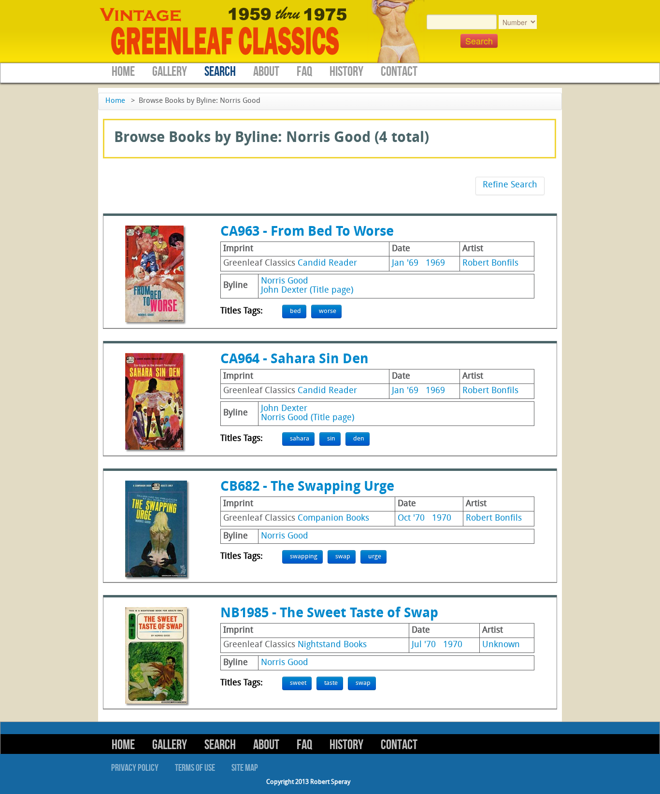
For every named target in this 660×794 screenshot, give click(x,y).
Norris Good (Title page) (307, 418)
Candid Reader (327, 263)
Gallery (169, 72)
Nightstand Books (332, 645)
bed (295, 311)
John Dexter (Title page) (307, 290)
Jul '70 (424, 645)
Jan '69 (405, 263)
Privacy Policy (134, 768)
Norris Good (284, 281)
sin (331, 439)
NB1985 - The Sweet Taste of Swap (329, 614)
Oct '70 (411, 518)
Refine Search (510, 185)
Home (123, 72)
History (346, 72)
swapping (303, 556)
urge (374, 556)
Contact (399, 72)
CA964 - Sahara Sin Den (294, 360)
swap (342, 556)
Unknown (501, 645)
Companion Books (333, 518)
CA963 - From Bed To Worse (307, 232)
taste (331, 683)
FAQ (304, 72)
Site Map (244, 768)
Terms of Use (195, 768)
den (358, 439)
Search (220, 72)
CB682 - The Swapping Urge (307, 487)
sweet (298, 683)
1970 (441, 518)
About (266, 72)
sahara (299, 439)
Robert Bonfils (490, 263)
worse (327, 311)
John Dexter (284, 408)
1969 (435, 263)
